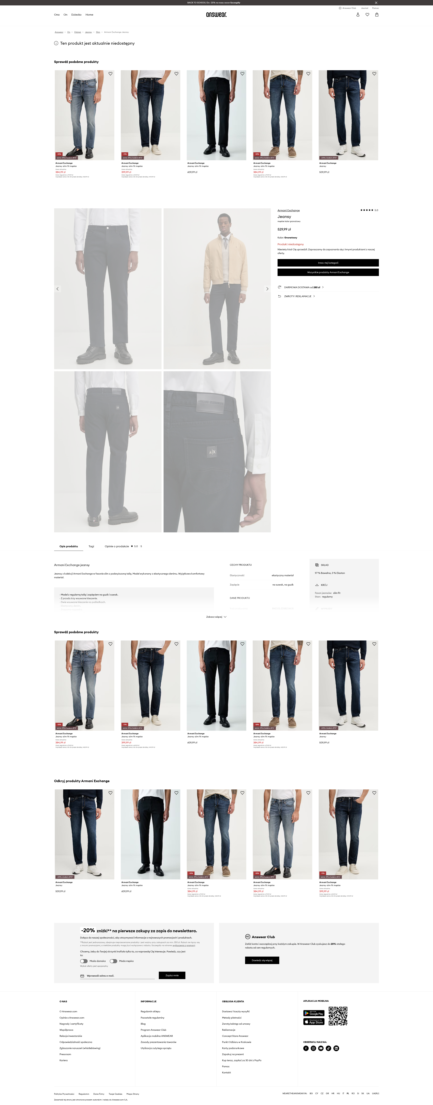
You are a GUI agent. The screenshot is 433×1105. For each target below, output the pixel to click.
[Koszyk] (377, 15)
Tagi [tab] (91, 546)
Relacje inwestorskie (71, 1035)
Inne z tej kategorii (328, 262)
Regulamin (84, 1094)
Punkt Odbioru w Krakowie (236, 1042)
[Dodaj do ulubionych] (110, 73)
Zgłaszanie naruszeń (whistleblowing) (80, 1048)
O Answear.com (68, 1011)
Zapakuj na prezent (233, 1054)
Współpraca (66, 1029)
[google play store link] (313, 1013)
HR (333, 1093)
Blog (143, 1023)
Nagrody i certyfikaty (71, 1023)
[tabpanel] (216, 585)
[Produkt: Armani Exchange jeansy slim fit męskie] (84, 115)
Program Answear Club (153, 1029)
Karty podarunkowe (233, 1048)
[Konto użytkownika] (358, 15)
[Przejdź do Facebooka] (306, 1048)
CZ (322, 1093)
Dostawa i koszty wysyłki (236, 1011)
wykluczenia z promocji (184, 945)
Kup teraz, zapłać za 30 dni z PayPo (241, 1060)
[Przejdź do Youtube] (321, 1048)
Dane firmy (98, 1094)
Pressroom (65, 1054)
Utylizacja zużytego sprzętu (156, 1048)
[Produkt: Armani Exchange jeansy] (348, 115)
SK (362, 1093)
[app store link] (313, 1021)
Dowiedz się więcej (262, 960)
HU (338, 1093)
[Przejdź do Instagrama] (313, 1048)
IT (343, 1093)
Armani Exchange (289, 210)
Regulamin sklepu (150, 1011)
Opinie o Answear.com (72, 1017)
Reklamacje (228, 1029)
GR (327, 1093)
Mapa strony (133, 1094)
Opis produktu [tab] (69, 546)
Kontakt (226, 1072)
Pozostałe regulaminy (152, 1017)
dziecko (76, 14)
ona (57, 14)
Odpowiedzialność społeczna (76, 1042)
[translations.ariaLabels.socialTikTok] (328, 1048)
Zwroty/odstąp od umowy (236, 1023)
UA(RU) (375, 1093)
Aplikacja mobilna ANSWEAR (157, 1035)
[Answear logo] (216, 14)
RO (353, 1093)
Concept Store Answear (235, 1035)
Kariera (64, 1060)
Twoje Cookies (115, 1094)
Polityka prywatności (64, 1094)
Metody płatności (231, 1017)
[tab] (123, 546)
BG (311, 1093)
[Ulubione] (367, 15)
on (65, 14)
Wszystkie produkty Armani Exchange (328, 272)
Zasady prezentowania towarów (158, 1042)
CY (316, 1093)
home (89, 14)
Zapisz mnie (172, 975)
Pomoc (226, 1066)
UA (368, 1093)
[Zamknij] (376, 2)
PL (348, 1093)
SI (358, 1093)
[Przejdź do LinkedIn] (336, 1048)
